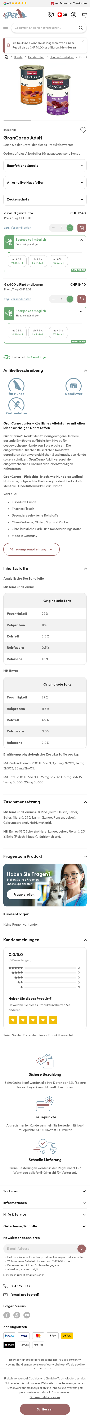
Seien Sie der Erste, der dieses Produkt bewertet (38, 145)
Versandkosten (21, 227)
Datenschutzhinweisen (45, 1397)
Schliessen (45, 1409)
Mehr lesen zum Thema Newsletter (23, 1274)
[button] (63, 14)
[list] (45, 91)
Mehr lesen (68, 47)
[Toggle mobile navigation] (5, 27)
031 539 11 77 (20, 1286)
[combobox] (49, 28)
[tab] (45, 165)
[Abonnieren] (81, 1249)
